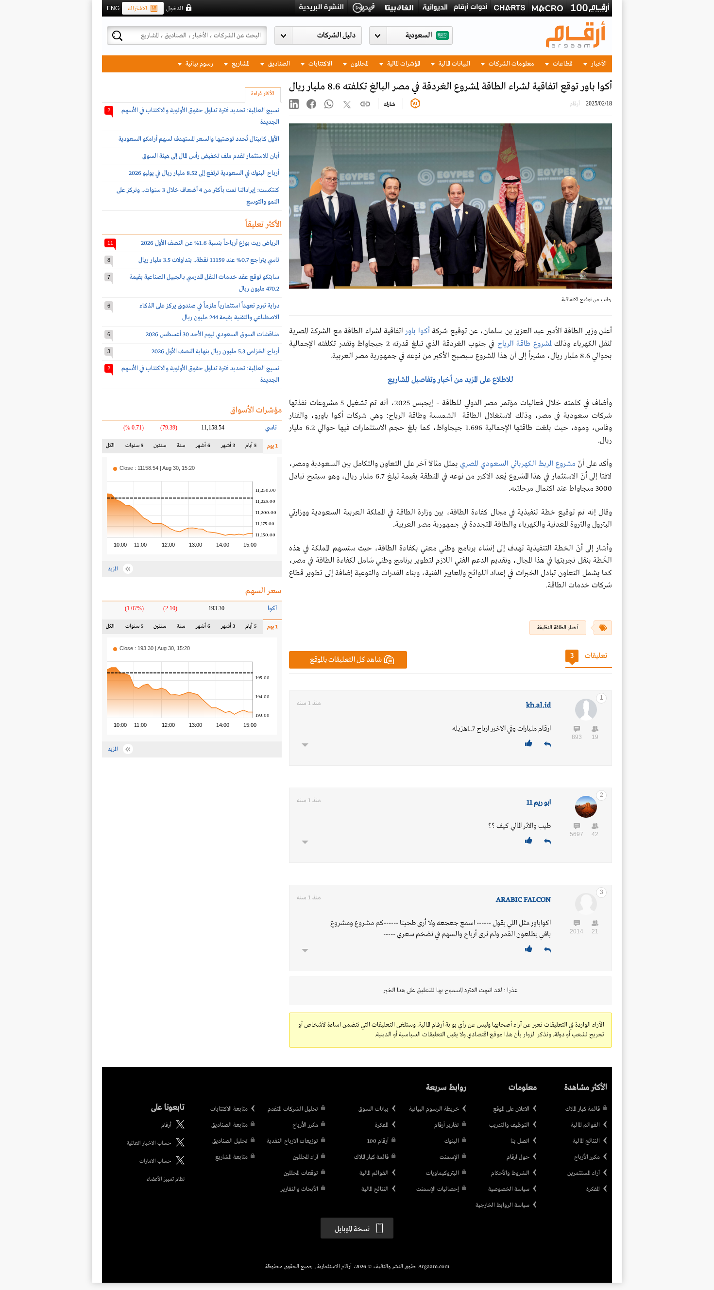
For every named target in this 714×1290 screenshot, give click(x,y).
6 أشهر (203, 447)
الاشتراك (137, 9)
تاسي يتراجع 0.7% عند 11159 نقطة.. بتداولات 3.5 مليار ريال (208, 260)
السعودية (419, 35)
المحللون (359, 64)
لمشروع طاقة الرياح (524, 344)
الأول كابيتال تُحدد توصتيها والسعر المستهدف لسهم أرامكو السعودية (199, 139)
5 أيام (250, 447)
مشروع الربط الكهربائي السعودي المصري (518, 464)
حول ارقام (518, 1157)
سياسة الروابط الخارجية (502, 1205)
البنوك (451, 1141)
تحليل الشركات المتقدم (293, 1109)
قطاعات (562, 64)
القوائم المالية (585, 1125)
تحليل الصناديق (230, 1141)
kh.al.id (538, 705)
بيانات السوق (373, 1109)
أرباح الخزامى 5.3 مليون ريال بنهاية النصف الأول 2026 (215, 351)
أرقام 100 (378, 1141)
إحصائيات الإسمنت (437, 1189)
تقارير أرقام (446, 1125)
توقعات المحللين (301, 1173)
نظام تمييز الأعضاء (166, 1179)
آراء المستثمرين (583, 1173)
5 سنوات (134, 447)
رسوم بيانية (198, 64)
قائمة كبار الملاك (582, 1109)
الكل (112, 447)
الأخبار (598, 64)
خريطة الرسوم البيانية (434, 1109)
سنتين (160, 447)
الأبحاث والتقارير (299, 1189)
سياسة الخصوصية (508, 1189)
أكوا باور (417, 331)
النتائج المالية (586, 1141)
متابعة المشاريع (231, 1157)
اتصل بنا (519, 1141)
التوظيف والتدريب (509, 1125)
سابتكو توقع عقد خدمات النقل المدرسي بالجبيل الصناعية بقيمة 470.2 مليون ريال (204, 283)
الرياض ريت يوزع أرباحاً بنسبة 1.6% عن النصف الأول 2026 (210, 243)
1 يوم (270, 448)
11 (110, 243)
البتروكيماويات (442, 1173)
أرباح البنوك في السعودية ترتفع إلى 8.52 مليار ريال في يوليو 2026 (204, 173)
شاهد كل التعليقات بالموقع (346, 660)
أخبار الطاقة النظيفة (557, 627)
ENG (113, 8)
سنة (180, 447)
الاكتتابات (319, 64)
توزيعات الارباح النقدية (292, 1141)
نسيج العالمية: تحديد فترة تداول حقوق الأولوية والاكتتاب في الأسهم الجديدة (200, 116)
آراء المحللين (305, 1157)
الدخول (174, 9)
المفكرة (593, 1189)
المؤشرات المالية (403, 64)
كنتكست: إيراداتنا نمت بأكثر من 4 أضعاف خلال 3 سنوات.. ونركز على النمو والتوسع (198, 196)
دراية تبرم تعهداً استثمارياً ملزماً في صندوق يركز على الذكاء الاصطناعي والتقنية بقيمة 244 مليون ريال (209, 312)
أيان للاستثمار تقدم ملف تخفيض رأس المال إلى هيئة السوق (210, 156)
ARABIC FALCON (523, 900)
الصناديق (278, 64)
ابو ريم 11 (539, 803)
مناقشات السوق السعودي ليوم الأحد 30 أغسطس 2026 (212, 334)
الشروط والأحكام (510, 1173)
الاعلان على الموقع (511, 1109)
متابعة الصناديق (229, 1125)
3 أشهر (228, 447)
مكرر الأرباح (587, 1157)
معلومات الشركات (510, 64)
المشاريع (240, 64)
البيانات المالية (453, 64)
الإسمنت (449, 1157)
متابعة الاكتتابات (229, 1109)
